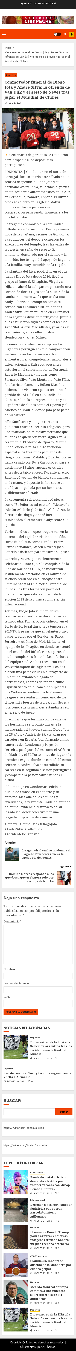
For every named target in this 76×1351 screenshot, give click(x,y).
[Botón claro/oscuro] (57, 34)
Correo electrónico (16, 983)
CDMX (33, 1256)
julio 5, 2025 (14, 103)
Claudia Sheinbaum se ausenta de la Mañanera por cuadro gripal (50, 1265)
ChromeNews (28, 1347)
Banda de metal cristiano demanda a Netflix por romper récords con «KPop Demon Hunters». (50, 1183)
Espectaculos (37, 1172)
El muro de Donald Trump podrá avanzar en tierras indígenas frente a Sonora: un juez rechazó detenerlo (50, 1238)
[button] (4, 34)
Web (7, 997)
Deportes (11, 74)
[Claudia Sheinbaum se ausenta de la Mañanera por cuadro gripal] (16, 1265)
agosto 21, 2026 (43, 1058)
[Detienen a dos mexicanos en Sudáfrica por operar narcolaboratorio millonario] (16, 1210)
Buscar (12, 1100)
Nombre (9, 969)
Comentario (13, 921)
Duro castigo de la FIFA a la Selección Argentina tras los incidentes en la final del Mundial (51, 1048)
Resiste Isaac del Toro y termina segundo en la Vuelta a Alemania (37, 1075)
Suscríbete (71, 34)
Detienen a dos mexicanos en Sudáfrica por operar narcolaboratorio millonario (51, 1210)
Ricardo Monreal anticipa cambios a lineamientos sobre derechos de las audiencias (49, 1293)
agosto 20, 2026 (16, 1081)
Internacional (37, 1200)
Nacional (35, 1227)
